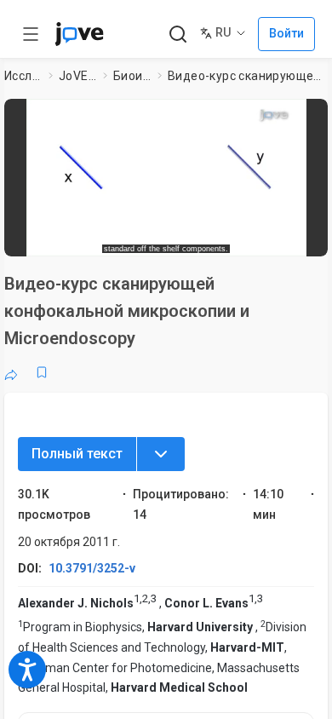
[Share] (11, 372)
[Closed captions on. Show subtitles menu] (298, 238)
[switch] (192, 238)
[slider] (102, 238)
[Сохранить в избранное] (42, 372)
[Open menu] (30, 34)
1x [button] (266, 238)
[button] (312, 115)
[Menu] (161, 454)
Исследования (23, 76)
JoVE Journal (77, 76)
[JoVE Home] (79, 34)
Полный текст (77, 454)
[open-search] (177, 34)
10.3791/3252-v (92, 568)
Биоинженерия (132, 76)
